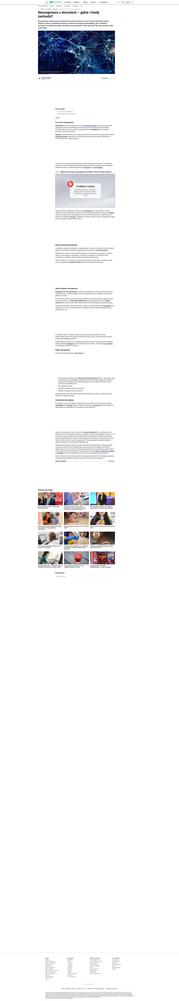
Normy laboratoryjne (49, 964)
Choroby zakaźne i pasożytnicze (96, 961)
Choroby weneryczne (94, 964)
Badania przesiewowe (49, 968)
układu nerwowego (61, 136)
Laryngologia (70, 965)
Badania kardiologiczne (49, 961)
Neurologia (70, 968)
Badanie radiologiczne (49, 976)
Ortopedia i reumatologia (72, 973)
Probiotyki (114, 965)
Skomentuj (105, 78)
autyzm (97, 451)
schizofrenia (104, 451)
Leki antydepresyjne (115, 961)
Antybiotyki (114, 962)
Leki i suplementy (115, 959)
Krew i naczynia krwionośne (95, 973)
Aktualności (67, 2)
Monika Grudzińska (46, 77)
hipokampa (107, 306)
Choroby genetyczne (93, 962)
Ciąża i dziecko (67, 6)
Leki (81, 6)
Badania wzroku (48, 978)
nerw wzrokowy (108, 343)
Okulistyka (69, 970)
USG (46, 979)
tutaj (71, 998)
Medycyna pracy (48, 965)
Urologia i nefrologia (71, 976)
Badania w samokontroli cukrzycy (51, 970)
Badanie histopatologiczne (50, 972)
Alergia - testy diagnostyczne (50, 962)
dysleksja (61, 453)
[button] (122, 2)
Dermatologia (70, 962)
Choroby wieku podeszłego (95, 965)
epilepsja (111, 451)
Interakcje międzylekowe (116, 964)
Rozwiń (57, 117)
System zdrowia (103, 2)
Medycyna (93, 2)
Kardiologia (70, 967)
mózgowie (87, 167)
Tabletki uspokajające (116, 967)
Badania (52, 6)
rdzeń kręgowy (98, 167)
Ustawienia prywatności (111, 988)
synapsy (73, 217)
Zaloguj (127, 2)
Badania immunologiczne (50, 973)
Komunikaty (76, 2)
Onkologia (69, 972)
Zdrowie (85, 2)
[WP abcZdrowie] (57, 2)
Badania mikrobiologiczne (50, 967)
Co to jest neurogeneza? (65, 111)
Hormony (91, 967)
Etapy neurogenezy (64, 118)
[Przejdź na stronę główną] (47, 3)
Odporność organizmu (94, 968)
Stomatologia (70, 975)
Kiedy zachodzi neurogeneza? (67, 114)
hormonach (96, 405)
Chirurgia (69, 961)
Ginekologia (70, 964)
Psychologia (75, 6)
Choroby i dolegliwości (43, 6)
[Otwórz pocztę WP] (118, 2)
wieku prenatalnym (102, 250)
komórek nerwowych (90, 125)
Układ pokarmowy (93, 970)
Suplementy (114, 968)
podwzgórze (70, 343)
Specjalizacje (59, 6)
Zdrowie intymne (93, 972)
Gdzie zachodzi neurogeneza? (67, 116)
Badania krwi (47, 975)
